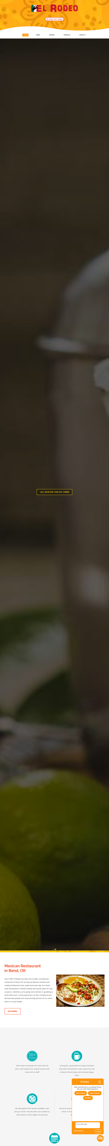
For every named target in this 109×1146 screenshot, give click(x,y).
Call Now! (88, 1098)
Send (98, 1131)
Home (25, 35)
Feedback (67, 35)
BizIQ (76, 1131)
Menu (38, 35)
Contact (82, 35)
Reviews (52, 35)
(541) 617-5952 (55, 19)
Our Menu (12, 1011)
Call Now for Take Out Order (54, 492)
